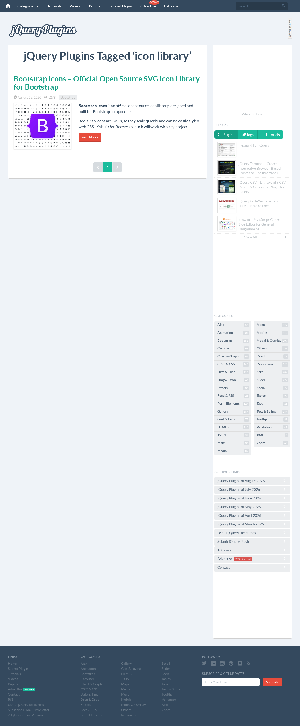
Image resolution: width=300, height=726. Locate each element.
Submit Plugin (121, 6)
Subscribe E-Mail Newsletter (28, 710)
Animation (233, 332)
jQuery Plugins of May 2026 (239, 507)
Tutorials (54, 6)
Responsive (272, 364)
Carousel (233, 348)
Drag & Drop (233, 380)
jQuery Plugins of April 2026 (239, 515)
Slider (272, 380)
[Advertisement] (252, 79)
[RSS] (248, 663)
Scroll (272, 372)
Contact (224, 567)
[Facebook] (213, 663)
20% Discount (243, 559)
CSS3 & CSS (233, 364)
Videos (75, 6)
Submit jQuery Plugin (234, 541)
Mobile (272, 332)
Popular (95, 6)
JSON (233, 435)
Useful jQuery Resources (237, 533)
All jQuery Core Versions (26, 715)
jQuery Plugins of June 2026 (239, 498)
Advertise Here (252, 114)
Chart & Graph (233, 356)
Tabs (272, 403)
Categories (26, 6)
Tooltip (272, 419)
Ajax (233, 324)
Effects (233, 388)
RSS (10, 699)
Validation (272, 427)
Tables (272, 395)
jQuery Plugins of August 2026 (241, 481)
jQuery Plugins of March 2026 (241, 524)
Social (272, 388)
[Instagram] (222, 663)
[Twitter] (204, 663)
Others (272, 348)
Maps (233, 443)
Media (233, 451)
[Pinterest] (231, 663)
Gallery (233, 411)
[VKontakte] (240, 663)
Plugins (228, 134)
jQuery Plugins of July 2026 (239, 489)
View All (250, 237)
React (272, 356)
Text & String (272, 411)
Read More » (90, 137)
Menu (272, 324)
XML (272, 435)
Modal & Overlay (272, 340)
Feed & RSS (233, 395)
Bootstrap (68, 97)
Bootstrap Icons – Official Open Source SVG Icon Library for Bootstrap (107, 82)
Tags (250, 134)
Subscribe (272, 682)
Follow (169, 6)
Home (12, 663)
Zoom (272, 443)
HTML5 (233, 427)
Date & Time (233, 372)
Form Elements (233, 403)
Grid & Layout (233, 419)
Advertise (149, 4)
